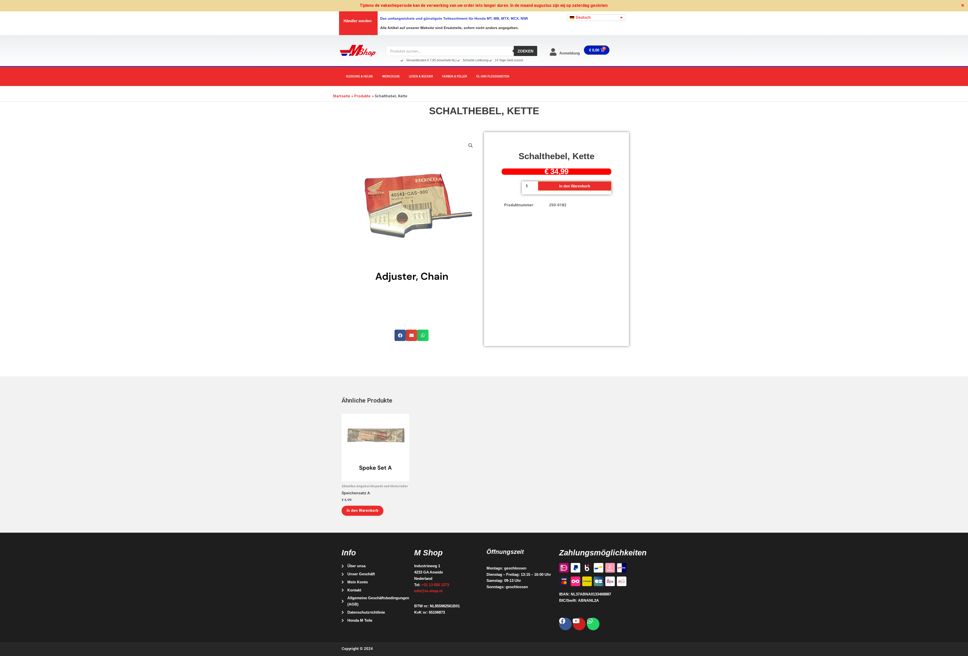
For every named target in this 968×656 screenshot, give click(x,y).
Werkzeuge (391, 76)
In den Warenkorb (574, 186)
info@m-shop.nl (428, 591)
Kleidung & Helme (359, 76)
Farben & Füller (454, 76)
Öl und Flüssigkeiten (492, 76)
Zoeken (525, 51)
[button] (470, 145)
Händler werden (358, 21)
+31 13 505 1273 (435, 585)
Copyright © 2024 (357, 648)
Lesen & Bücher (421, 76)
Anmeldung (569, 53)
